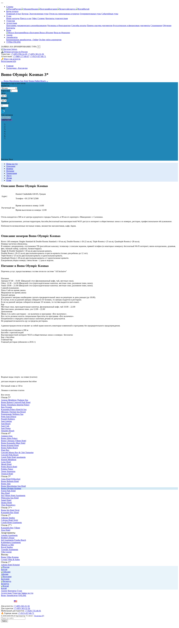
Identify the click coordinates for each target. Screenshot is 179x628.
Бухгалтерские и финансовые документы (131, 25)
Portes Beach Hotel (9, 467)
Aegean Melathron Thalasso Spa (14, 400)
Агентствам (11, 23)
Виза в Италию (46, 32)
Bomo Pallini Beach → (38, 81)
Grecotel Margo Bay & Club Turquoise (17, 452)
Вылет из (5, 86)
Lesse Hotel (6, 462)
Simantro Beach (7, 431)
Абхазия (34, 9)
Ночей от (5, 103)
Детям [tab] (9, 178)
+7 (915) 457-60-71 (38, 56)
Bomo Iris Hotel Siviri (10, 510)
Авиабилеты (12, 37)
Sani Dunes (6, 428)
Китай (86, 9)
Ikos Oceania (6, 407)
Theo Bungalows (8, 505)
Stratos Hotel (6, 502)
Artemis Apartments (9, 535)
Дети (3, 93)
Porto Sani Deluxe (8, 416)
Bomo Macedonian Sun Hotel (13, 486)
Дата (3, 108)
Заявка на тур (27, 593)
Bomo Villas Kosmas (10, 557)
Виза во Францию (62, 32)
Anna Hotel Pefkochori (10, 479)
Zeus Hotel (5, 530)
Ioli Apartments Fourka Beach (13, 540)
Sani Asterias (6, 421)
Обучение (167, 25)
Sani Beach (5, 424)
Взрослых (5, 91)
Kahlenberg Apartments (11, 542)
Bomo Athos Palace (9, 438)
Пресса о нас (25, 18)
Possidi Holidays (8, 419)
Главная (9, 66)
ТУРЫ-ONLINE (13, 42)
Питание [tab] (10, 171)
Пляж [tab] (8, 180)
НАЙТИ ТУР (6, 120)
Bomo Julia (5, 484)
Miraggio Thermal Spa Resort (13, 412)
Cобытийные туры (109, 14)
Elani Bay (5, 450)
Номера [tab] (9, 168)
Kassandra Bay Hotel (10, 512)
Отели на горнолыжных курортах (64, 14)
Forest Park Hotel (8, 491)
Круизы (25, 14)
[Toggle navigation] (2, 2)
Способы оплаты (78, 25)
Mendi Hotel (6, 464)
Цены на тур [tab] (12, 164)
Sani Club (5, 426)
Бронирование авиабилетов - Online (22, 40)
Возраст (4, 98)
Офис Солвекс (38, 18)
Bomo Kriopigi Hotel (10, 445)
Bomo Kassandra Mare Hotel (13, 443)
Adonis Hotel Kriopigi (10, 565)
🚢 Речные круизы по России (14, 52)
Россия (18, 9)
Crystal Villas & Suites (10, 559)
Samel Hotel (6, 500)
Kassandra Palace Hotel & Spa (13, 409)
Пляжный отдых (13, 14)
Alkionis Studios (8, 518)
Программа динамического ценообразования (26, 25)
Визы (8, 30)
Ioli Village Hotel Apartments (13, 495)
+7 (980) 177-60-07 (21, 56)
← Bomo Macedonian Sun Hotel (14, 81)
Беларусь (71, 9)
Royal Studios (7, 547)
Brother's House (7, 538)
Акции (9, 35)
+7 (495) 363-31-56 (36, 54)
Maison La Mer (7, 545)
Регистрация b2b (8, 61)
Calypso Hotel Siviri (9, 520)
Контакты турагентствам (56, 18)
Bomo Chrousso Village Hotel (13, 441)
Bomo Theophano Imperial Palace (15, 405)
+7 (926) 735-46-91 (33, 611)
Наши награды (13, 18)
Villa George (6, 552)
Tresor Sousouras (8, 471)
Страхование (156, 25)
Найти (4, 621)
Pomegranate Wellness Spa (12, 414)
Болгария (53, 9)
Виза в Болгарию (32, 32)
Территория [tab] (11, 173)
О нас (8, 16)
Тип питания (7, 115)
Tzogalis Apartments (9, 549)
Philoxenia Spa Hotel (10, 498)
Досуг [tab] (9, 176)
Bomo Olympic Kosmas (11, 488)
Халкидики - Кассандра (17, 68)
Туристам (10, 21)
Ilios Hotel (5, 493)
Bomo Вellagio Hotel (10, 481)
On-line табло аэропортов (50, 40)
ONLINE (22, 595)
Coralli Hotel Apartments (11, 522)
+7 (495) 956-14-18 (19, 54)
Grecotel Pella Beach (9, 455)
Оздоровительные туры (90, 14)
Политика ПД (39, 616)
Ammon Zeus (6, 436)
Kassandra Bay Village (10, 528)
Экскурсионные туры (38, 14)
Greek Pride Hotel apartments (13, 457)
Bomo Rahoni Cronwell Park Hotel (15, 402)
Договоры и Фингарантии (59, 25)
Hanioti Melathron (8, 459)
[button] (5, 159)
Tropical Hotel (7, 474)
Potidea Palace (7, 469)
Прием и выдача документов (100, 25)
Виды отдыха (12, 11)
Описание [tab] (10, 166)
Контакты (10, 28)
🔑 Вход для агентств (10, 59)
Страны (9, 7)
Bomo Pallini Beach (9, 448)
